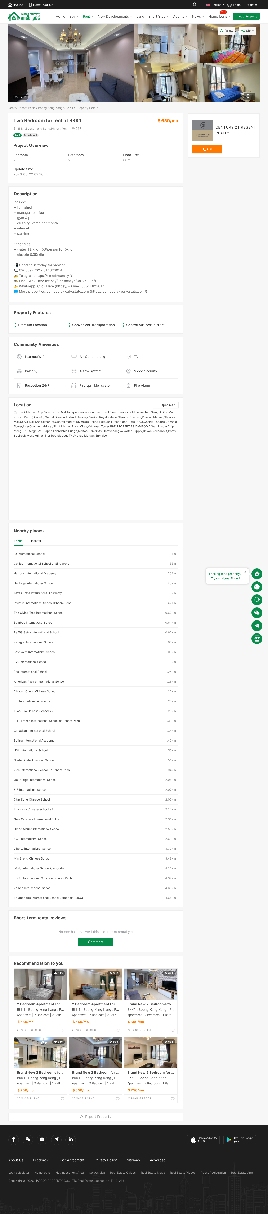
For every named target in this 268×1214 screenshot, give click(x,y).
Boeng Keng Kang (50, 108)
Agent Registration (213, 1172)
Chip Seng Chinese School (32, 799)
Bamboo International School (33, 622)
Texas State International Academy (38, 593)
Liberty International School (32, 848)
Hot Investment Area (70, 1172)
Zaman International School (32, 888)
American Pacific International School (39, 681)
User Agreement (71, 1160)
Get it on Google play (243, 1139)
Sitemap (133, 1160)
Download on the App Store (208, 1139)
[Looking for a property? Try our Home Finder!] (256, 573)
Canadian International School (34, 730)
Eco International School (30, 671)
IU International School (29, 553)
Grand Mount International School (36, 829)
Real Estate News (153, 1172)
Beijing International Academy (34, 740)
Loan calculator (18, 1172)
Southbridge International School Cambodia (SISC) (48, 897)
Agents (178, 16)
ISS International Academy (32, 701)
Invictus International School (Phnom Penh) (43, 603)
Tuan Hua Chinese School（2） (35, 711)
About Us (15, 1160)
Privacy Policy (105, 1160)
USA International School (31, 750)
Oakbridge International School (35, 780)
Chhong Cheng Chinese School (35, 691)
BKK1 (69, 108)
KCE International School (30, 838)
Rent (86, 16)
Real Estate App (242, 1172)
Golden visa (97, 1172)
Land (140, 16)
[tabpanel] (96, 726)
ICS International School (30, 662)
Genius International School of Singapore (41, 563)
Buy (72, 16)
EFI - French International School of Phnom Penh (47, 721)
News (196, 16)
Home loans (42, 1172)
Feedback (41, 1160)
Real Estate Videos (182, 1172)
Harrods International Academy (35, 573)
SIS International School (30, 789)
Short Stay (156, 16)
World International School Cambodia (39, 868)
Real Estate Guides (123, 1172)
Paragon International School (33, 642)
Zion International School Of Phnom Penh (42, 770)
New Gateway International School (37, 819)
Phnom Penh (26, 108)
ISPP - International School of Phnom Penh (43, 878)
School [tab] (18, 540)
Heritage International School (33, 583)
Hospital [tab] (35, 540)
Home (60, 16)
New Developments (113, 16)
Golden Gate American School (34, 760)
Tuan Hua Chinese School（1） (35, 809)
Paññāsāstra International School (36, 632)
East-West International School (34, 652)
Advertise (157, 1160)
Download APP (43, 5)
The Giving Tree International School (38, 612)
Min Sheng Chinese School (32, 858)
